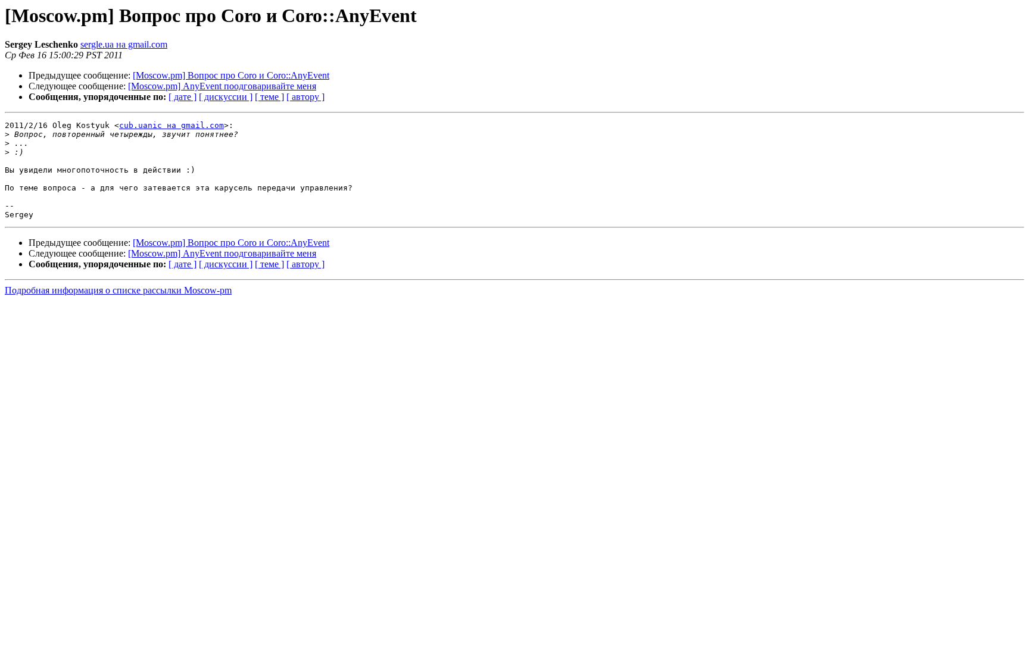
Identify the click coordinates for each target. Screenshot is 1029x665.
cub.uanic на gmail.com (171, 125)
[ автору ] (305, 97)
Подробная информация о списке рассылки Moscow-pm (118, 290)
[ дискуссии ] (225, 97)
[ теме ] (269, 97)
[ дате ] (183, 97)
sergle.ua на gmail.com (123, 44)
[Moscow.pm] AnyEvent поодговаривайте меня (222, 86)
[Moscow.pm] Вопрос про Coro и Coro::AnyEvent (231, 75)
